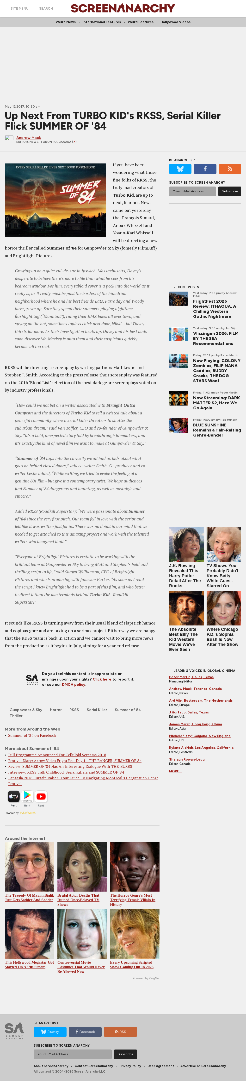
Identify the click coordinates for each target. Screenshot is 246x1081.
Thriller (16, 715)
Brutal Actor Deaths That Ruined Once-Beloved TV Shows (78, 899)
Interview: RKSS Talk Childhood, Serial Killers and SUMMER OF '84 (66, 772)
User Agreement (161, 1066)
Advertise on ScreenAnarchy (203, 1066)
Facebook (87, 1032)
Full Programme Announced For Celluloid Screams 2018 (57, 754)
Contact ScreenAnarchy (94, 1066)
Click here (102, 679)
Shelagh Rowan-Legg (187, 759)
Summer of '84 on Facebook (32, 735)
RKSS (74, 709)
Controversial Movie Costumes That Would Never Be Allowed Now (81, 967)
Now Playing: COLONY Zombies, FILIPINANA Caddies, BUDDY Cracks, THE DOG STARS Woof (216, 370)
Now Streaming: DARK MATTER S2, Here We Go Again (216, 403)
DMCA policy (73, 684)
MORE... (175, 771)
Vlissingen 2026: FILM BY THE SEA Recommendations (216, 338)
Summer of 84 (128, 709)
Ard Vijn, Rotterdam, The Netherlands (201, 701)
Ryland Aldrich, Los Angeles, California (201, 748)
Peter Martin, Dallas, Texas (191, 677)
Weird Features (141, 22)
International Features (102, 22)
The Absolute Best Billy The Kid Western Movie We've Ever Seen (183, 639)
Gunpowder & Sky (26, 709)
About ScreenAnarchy (51, 1066)
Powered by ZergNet (146, 978)
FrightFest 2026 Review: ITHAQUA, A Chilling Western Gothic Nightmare (214, 309)
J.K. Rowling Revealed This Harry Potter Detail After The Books (185, 575)
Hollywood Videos (175, 22)
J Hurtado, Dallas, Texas (189, 712)
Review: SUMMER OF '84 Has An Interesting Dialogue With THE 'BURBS (70, 766)
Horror (56, 709)
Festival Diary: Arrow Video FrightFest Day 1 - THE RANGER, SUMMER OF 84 (74, 760)
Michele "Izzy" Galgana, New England (200, 736)
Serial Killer (97, 709)
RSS (123, 1032)
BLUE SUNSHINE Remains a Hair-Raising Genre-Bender (217, 430)
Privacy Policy (130, 1066)
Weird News (66, 22)
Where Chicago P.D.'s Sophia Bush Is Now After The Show (222, 637)
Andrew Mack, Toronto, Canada (195, 689)
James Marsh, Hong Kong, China (195, 724)
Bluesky (53, 1032)
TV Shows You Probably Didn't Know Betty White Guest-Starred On (222, 575)
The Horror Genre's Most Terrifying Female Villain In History (132, 899)
